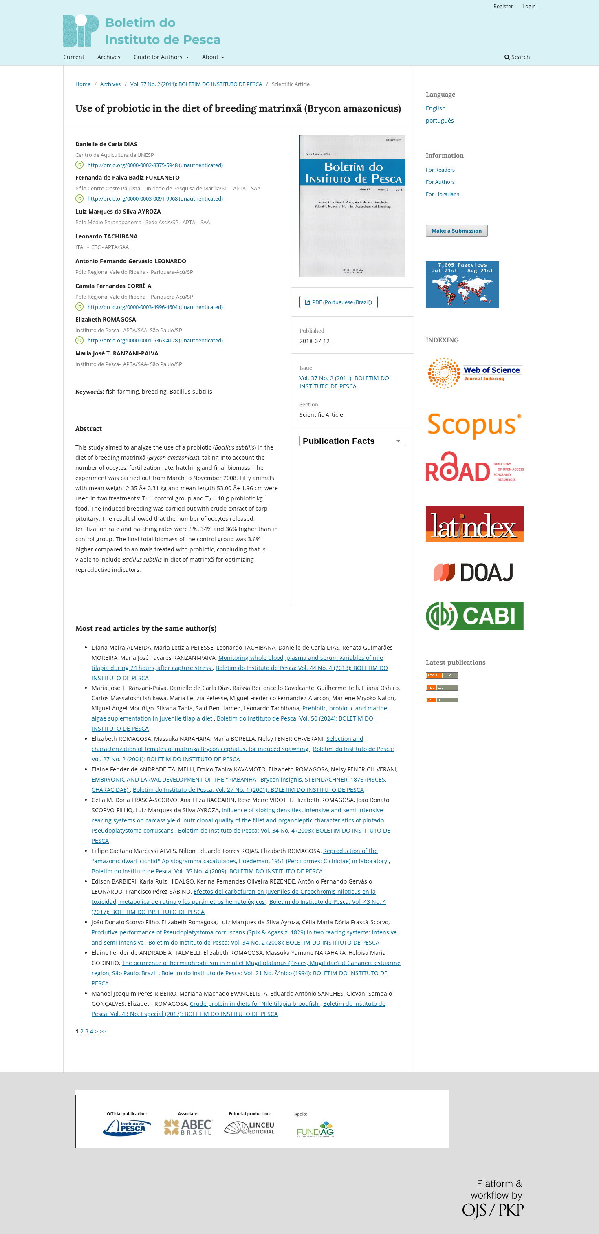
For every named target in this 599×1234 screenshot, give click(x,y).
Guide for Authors (159, 57)
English (436, 108)
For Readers (440, 169)
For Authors (440, 181)
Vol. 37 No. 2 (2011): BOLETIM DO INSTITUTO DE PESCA (196, 84)
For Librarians (442, 194)
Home (82, 84)
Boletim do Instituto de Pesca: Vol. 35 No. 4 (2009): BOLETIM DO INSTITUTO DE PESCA (207, 871)
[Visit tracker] (462, 306)
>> (103, 1031)
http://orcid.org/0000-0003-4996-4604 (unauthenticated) (155, 306)
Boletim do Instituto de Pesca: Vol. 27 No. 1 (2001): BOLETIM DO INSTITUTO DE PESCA (248, 789)
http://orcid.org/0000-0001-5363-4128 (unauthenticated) (155, 340)
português (440, 120)
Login (529, 6)
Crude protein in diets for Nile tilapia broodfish (255, 1003)
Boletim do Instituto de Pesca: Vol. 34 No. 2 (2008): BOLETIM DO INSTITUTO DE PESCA (263, 942)
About (211, 57)
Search (520, 57)
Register (503, 6)
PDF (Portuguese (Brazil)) (341, 302)
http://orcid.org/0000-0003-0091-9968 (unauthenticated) (155, 198)
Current (73, 57)
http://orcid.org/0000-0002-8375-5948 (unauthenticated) (155, 164)
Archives (109, 57)
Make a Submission (457, 230)
